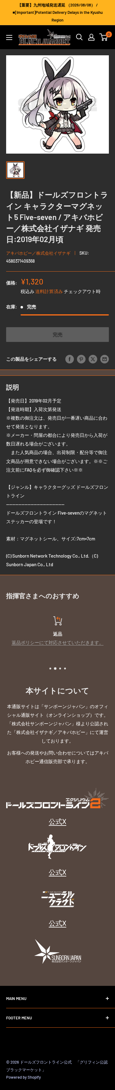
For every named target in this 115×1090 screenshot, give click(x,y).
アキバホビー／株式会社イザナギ (38, 253)
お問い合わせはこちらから (81, 642)
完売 (58, 334)
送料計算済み (49, 291)
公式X (57, 821)
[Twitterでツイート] (93, 358)
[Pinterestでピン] (81, 358)
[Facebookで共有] (69, 358)
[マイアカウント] (91, 37)
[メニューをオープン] (9, 37)
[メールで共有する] (104, 358)
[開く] (79, 37)
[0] (104, 37)
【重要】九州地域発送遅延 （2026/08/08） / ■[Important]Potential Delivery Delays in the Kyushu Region (58, 12)
